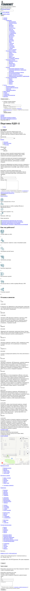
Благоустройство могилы (12, 87)
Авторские (11, 30)
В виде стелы (12, 28)
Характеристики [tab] (7, 143)
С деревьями (12, 31)
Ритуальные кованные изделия (10, 539)
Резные (10, 24)
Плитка (10, 53)
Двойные (11, 39)
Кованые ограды (7, 468)
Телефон (5, 107)
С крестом (11, 43)
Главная (5, 17)
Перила (10, 83)
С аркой (11, 48)
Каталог (5, 19)
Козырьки (11, 81)
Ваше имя (5, 105)
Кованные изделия (10, 59)
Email (2, 178)
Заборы (10, 80)
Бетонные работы (10, 86)
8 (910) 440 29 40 (13, 553)
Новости (5, 548)
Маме (10, 42)
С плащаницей (12, 33)
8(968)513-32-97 (4, 553)
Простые (11, 29)
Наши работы (6, 91)
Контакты (5, 96)
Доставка (5, 546)
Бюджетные (12, 35)
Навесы (11, 82)
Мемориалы (12, 63)
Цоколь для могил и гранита (15, 75)
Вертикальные (12, 21)
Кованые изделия (5, 465)
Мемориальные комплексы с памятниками (19, 76)
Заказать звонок (4, 99)
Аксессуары (12, 66)
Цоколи (11, 56)
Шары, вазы (12, 57)
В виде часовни (12, 49)
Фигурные (11, 40)
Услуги (5, 85)
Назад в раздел (4, 196)
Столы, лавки (12, 64)
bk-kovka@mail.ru (6, 9)
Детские (11, 38)
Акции (5, 544)
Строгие (11, 44)
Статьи (5, 547)
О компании (6, 94)
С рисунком (12, 47)
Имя (2, 177)
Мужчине (11, 26)
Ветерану (11, 36)
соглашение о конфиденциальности (21, 587)
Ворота (10, 78)
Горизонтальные (13, 23)
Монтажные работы (11, 90)
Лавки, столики (12, 52)
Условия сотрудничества (9, 95)
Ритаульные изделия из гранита (16, 72)
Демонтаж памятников (8, 537)
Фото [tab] (4, 127)
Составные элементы (14, 58)
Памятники (9, 20)
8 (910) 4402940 (5, 12)
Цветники (11, 54)
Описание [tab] (5, 142)
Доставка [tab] (6, 144)
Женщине (11, 25)
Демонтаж (8, 88)
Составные (11, 45)
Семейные (11, 34)
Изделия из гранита (10, 50)
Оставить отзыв (4, 429)
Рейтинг (3, 180)
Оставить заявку (6, 14)
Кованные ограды (13, 61)
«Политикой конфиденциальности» (7, 193)
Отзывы (5, 92)
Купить (2, 139)
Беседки (11, 62)
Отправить (3, 589)
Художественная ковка (14, 73)
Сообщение (3, 189)
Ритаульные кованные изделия (16, 68)
